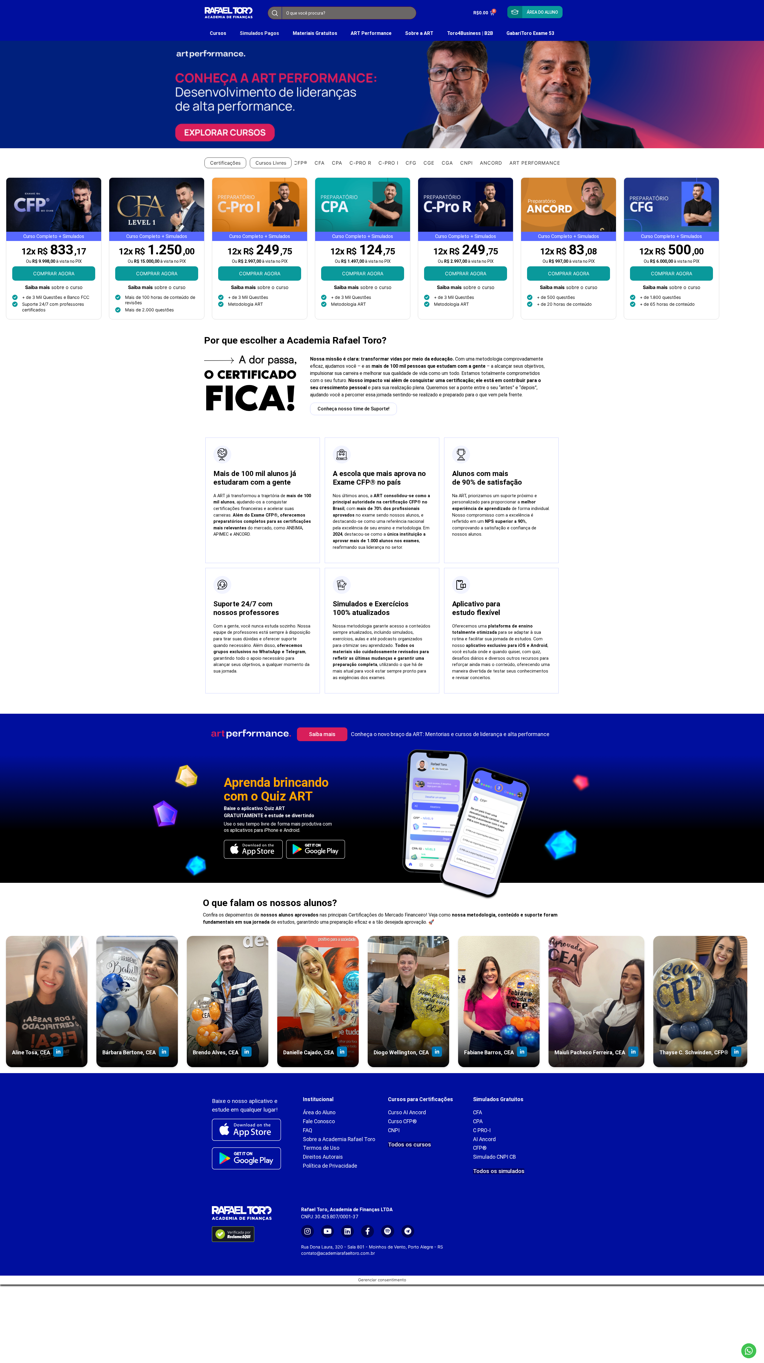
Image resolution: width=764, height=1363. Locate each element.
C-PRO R (360, 163)
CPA (337, 163)
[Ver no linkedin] (58, 1052)
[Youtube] (327, 1231)
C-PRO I (388, 163)
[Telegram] (407, 1231)
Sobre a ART (419, 33)
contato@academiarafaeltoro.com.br (338, 1253)
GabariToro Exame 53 (530, 33)
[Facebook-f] (367, 1231)
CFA (320, 163)
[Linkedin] (347, 1231)
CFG (411, 163)
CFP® (300, 163)
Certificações (225, 163)
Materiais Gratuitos (315, 33)
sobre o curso (54, 287)
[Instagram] (307, 1231)
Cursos (218, 33)
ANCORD (491, 163)
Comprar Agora (54, 273)
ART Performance (371, 33)
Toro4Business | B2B (470, 33)
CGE (429, 163)
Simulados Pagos (259, 33)
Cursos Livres (270, 163)
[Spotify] (387, 1231)
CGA (447, 163)
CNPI (466, 163)
